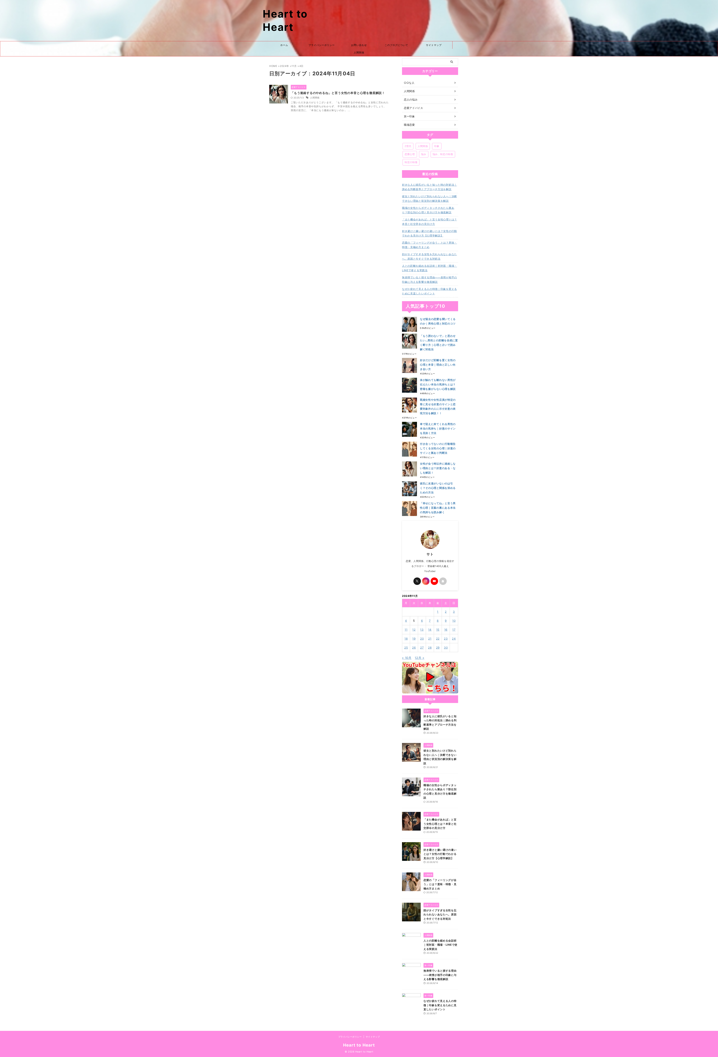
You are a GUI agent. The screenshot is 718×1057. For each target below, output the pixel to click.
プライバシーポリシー (322, 45)
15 (438, 629)
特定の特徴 (411, 162)
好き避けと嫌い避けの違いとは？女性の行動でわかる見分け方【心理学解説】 (429, 233)
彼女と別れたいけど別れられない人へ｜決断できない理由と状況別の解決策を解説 (429, 198)
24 (454, 638)
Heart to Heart (359, 1045)
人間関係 (359, 52)
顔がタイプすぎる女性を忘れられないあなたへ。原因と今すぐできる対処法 (429, 256)
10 (454, 620)
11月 (294, 65)
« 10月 (407, 658)
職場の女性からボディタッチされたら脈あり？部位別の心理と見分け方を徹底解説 (428, 210)
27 (422, 647)
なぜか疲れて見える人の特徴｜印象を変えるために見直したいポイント (429, 291)
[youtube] (434, 581)
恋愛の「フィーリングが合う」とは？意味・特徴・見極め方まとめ (429, 245)
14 (430, 629)
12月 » (419, 658)
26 (414, 647)
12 (414, 629)
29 (438, 647)
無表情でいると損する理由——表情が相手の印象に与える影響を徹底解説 (429, 279)
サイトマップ (434, 45)
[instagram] (425, 581)
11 (406, 629)
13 (422, 629)
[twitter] (417, 581)
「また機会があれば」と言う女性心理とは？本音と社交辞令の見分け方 (429, 221)
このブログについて (396, 45)
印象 (436, 146)
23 (446, 638)
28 (430, 647)
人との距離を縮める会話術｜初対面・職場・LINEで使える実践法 (429, 268)
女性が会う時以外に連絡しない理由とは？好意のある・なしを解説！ (438, 468)
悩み (423, 154)
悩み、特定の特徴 (443, 154)
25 (406, 647)
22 (438, 638)
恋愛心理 (410, 154)
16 (446, 629)
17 (454, 629)
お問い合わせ (359, 45)
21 (430, 638)
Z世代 (408, 146)
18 (406, 638)
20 (422, 638)
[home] (443, 581)
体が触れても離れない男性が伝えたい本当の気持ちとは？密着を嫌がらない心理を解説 (438, 384)
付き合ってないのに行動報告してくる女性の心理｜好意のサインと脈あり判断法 (438, 448)
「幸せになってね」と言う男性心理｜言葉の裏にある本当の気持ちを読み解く (438, 508)
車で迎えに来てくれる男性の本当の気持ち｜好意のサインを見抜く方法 (438, 428)
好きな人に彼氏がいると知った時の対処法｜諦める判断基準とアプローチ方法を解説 (429, 187)
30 (446, 647)
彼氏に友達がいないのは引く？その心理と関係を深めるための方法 (438, 488)
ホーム (284, 45)
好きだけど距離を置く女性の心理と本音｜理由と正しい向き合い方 (438, 364)
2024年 (284, 65)
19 (414, 638)
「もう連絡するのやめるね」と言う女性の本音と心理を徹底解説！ (338, 93)
